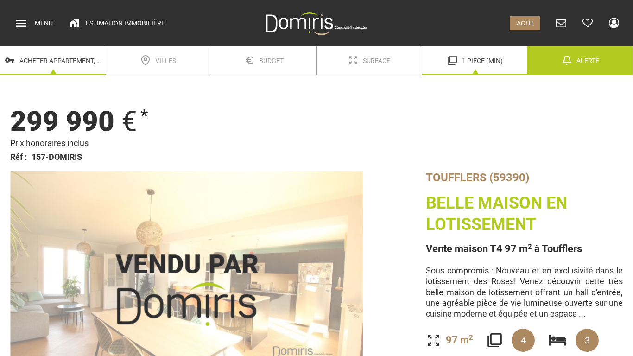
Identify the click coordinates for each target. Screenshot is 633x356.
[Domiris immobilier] (316, 23)
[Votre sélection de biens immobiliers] (587, 23)
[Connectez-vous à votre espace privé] (614, 23)
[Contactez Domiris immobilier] (561, 23)
